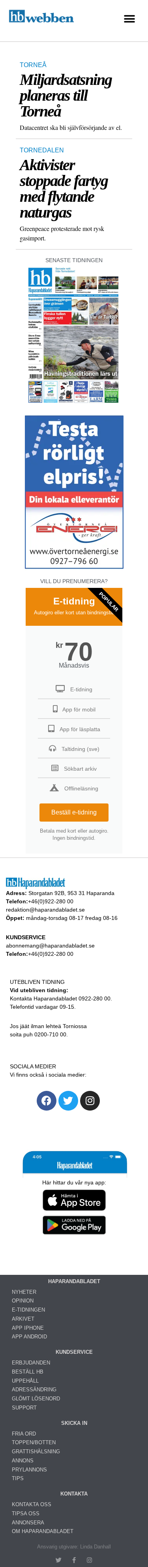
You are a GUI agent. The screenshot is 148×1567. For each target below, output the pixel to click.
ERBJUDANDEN (31, 1363)
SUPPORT (24, 1408)
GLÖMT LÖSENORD (36, 1399)
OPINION (23, 1301)
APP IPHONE (28, 1328)
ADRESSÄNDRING (34, 1389)
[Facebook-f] (74, 1560)
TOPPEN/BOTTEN (34, 1442)
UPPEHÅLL (25, 1381)
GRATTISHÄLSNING (36, 1451)
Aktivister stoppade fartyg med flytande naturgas (64, 188)
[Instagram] (90, 1101)
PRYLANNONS (29, 1470)
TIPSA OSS (25, 1513)
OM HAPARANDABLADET (42, 1531)
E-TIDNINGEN (28, 1310)
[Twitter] (68, 1101)
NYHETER (24, 1292)
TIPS (18, 1478)
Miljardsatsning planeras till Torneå (66, 95)
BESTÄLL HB (27, 1372)
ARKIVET (23, 1319)
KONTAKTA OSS (31, 1504)
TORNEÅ (33, 65)
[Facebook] (46, 1101)
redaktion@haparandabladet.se (45, 909)
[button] (129, 19)
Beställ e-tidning (74, 812)
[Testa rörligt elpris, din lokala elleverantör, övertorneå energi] (74, 568)
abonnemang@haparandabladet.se (50, 945)
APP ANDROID (29, 1337)
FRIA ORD (24, 1434)
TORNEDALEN (42, 150)
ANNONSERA (28, 1523)
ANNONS (23, 1461)
